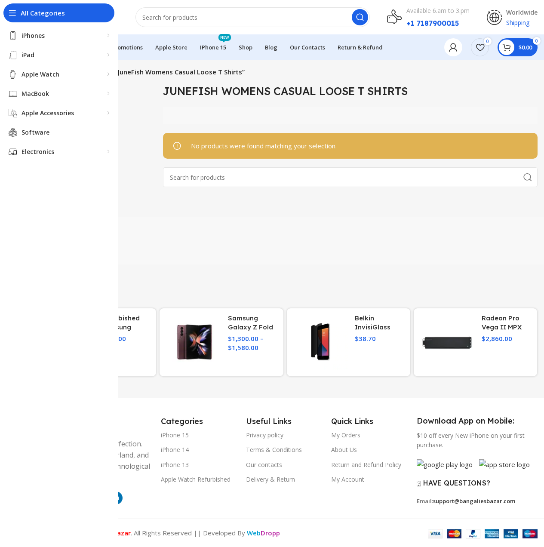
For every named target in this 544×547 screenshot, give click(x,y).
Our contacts (264, 465)
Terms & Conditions (274, 450)
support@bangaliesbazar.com (474, 501)
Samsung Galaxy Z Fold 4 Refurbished (250, 327)
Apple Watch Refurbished (196, 479)
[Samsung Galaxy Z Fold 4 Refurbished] (193, 342)
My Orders (345, 435)
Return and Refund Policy (366, 465)
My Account (347, 479)
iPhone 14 (175, 450)
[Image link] (445, 463)
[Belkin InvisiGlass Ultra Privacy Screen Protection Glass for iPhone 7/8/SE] (321, 342)
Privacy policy (264, 435)
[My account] (453, 47)
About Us (344, 450)
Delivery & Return (270, 479)
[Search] (360, 17)
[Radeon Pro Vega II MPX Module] (448, 342)
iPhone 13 (175, 465)
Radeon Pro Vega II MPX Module (502, 327)
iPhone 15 (175, 435)
